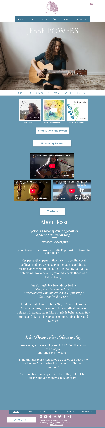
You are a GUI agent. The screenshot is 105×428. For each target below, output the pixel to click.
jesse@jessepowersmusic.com (59, 423)
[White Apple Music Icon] (50, 417)
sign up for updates (45, 316)
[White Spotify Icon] (41, 417)
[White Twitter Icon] (60, 417)
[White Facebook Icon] (64, 417)
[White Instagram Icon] (69, 417)
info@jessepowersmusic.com (59, 420)
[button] (91, 3)
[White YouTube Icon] (46, 417)
